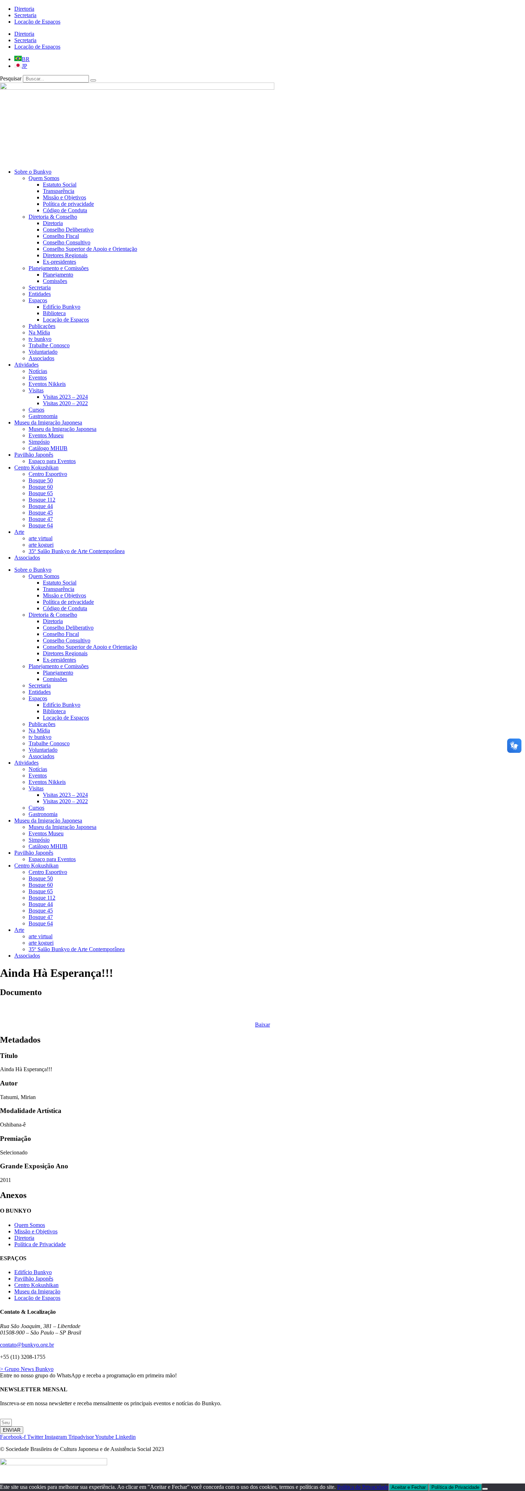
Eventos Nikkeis (47, 384)
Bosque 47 (41, 519)
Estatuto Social (59, 185)
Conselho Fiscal (61, 236)
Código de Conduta (65, 210)
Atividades (26, 365)
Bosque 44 (41, 506)
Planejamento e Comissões (59, 268)
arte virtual (40, 538)
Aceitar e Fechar (408, 1487)
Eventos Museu (46, 435)
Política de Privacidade (363, 1487)
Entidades (40, 294)
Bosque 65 (41, 493)
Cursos (36, 410)
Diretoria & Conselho (53, 217)
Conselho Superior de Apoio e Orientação (90, 249)
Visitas (36, 390)
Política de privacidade (68, 204)
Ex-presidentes (59, 262)
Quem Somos (44, 178)
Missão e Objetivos (64, 197)
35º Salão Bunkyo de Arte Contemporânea (77, 551)
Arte (19, 532)
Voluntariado (43, 352)
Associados (41, 358)
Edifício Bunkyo (61, 307)
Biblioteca (54, 313)
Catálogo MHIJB (48, 448)
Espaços (38, 300)
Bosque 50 (41, 480)
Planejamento (58, 275)
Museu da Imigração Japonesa (48, 422)
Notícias (38, 371)
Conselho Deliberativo (68, 230)
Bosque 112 (42, 500)
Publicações (42, 326)
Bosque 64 (41, 525)
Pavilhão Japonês (33, 455)
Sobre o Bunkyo (32, 172)
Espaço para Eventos (52, 461)
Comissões (55, 281)
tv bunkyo (40, 339)
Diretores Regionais (65, 255)
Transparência (58, 191)
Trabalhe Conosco (49, 345)
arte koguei (41, 545)
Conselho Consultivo (66, 242)
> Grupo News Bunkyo (27, 1369)
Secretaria (25, 15)
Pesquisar (10, 78)
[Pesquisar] (93, 80)
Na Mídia (39, 332)
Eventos (38, 377)
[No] (485, 1489)
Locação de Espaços (37, 22)
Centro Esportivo (48, 474)
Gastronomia (43, 416)
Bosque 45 (41, 513)
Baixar (262, 1025)
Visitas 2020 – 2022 (65, 403)
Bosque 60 (41, 487)
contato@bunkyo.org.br (27, 1345)
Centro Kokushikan (36, 467)
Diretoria (24, 9)
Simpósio (39, 442)
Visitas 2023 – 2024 (65, 397)
